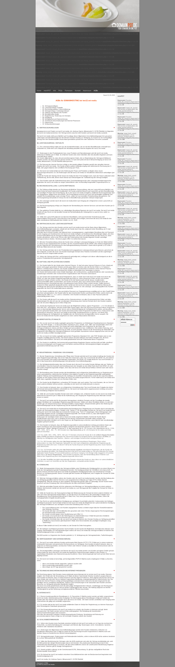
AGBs (96, 91)
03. (38, 186)
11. (38, 592)
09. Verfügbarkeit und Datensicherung (54, 119)
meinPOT (47, 91)
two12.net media (49, 664)
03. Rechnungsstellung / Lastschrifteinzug (56, 109)
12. (38, 619)
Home (39, 91)
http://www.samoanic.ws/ (71, 441)
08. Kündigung (47, 117)
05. (38, 262)
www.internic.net (102, 428)
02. (38, 143)
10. (38, 570)
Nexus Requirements (55, 454)
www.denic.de (77, 428)
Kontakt (78, 91)
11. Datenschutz (47, 122)
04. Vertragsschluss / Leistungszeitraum (55, 111)
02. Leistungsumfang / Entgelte (52, 107)
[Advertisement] (128, 344)
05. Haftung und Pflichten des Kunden (54, 112)
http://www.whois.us (77, 430)
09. (38, 539)
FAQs (60, 91)
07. (38, 352)
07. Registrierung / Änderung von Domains (56, 116)
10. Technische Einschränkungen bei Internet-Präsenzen (61, 121)
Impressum (87, 91)
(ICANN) (106, 436)
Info (54, 91)
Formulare (68, 91)
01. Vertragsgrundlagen (50, 106)
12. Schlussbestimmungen (51, 124)
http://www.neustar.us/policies (73, 449)
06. (38, 319)
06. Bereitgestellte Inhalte (50, 114)
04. (38, 223)
